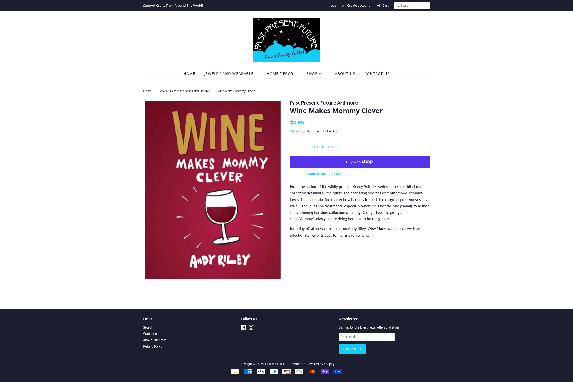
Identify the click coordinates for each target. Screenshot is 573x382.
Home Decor (281, 73)
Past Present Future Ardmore (285, 364)
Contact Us (377, 73)
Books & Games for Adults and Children (184, 91)
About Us (345, 73)
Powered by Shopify (320, 364)
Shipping (297, 131)
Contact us (150, 333)
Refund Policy (152, 346)
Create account (358, 5)
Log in (335, 5)
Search (148, 327)
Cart (385, 5)
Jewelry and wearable (229, 73)
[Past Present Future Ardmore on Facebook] (243, 328)
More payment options (325, 174)
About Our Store (154, 340)
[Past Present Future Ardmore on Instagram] (250, 328)
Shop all (316, 73)
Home (189, 73)
